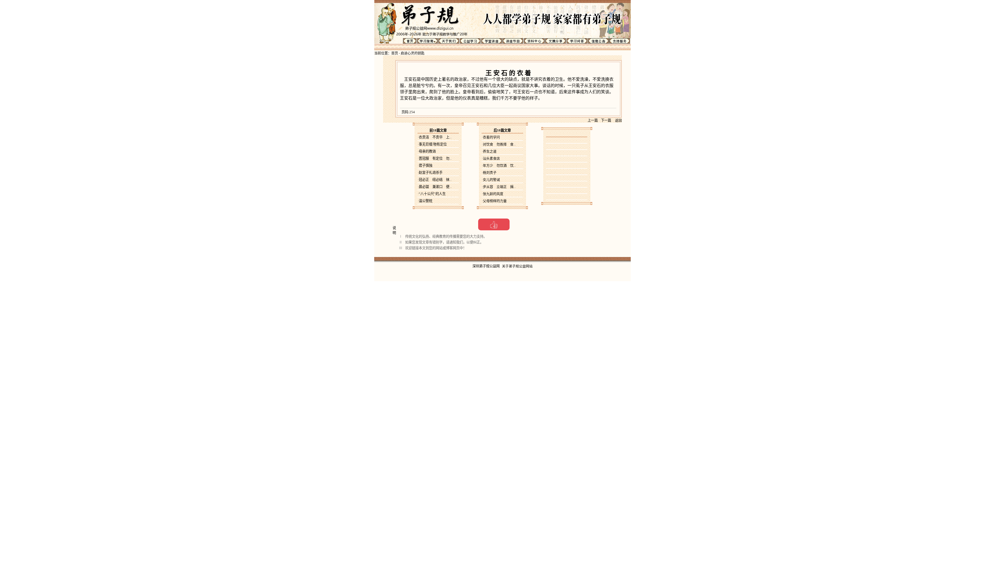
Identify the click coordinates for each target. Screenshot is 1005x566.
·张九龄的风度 (492, 194)
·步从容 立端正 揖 (499, 187)
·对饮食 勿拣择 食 (499, 144)
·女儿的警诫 (491, 180)
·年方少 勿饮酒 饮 (499, 165)
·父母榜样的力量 (494, 201)
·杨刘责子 (489, 173)
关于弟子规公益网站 (517, 266)
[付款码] (494, 224)
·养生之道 (489, 151)
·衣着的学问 (491, 137)
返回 (618, 120)
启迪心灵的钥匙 (413, 53)
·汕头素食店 (491, 158)
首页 (394, 53)
